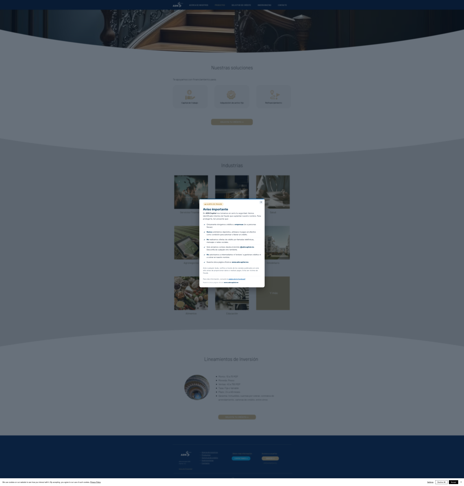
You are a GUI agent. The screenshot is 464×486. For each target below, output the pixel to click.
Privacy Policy (95, 482)
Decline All (441, 482)
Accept (453, 482)
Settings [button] (430, 482)
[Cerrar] (461, 482)
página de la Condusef (237, 279)
